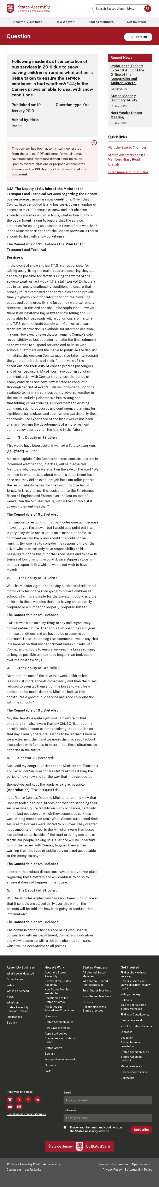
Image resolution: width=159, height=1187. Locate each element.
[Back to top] (152, 1180)
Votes (10, 985)
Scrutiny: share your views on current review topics (136, 984)
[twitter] (19, 1099)
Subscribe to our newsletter (131, 1044)
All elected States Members (94, 974)
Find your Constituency (135, 1014)
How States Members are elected (58, 991)
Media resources (131, 1066)
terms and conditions (104, 1127)
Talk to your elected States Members (133, 1006)
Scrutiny (12, 1022)
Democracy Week (132, 1020)
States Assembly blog (135, 1052)
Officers (88, 1002)
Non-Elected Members (97, 996)
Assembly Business (27, 22)
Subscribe (141, 1129)
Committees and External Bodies (60, 1040)
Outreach (126, 1031)
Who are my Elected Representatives (95, 982)
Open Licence (141, 1164)
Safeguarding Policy (138, 1169)
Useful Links (32, 1169)
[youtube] (10, 1106)
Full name (70, 1110)
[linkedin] (37, 1099)
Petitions (126, 1000)
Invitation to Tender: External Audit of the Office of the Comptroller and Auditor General (127, 74)
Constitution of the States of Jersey (56, 999)
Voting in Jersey (130, 994)
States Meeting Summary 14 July (124, 98)
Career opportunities (134, 1072)
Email (67, 1092)
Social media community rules (26, 1114)
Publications (14, 1016)
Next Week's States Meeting (126, 115)
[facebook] (28, 1099)
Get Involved (136, 22)
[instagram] (19, 1106)
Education (127, 1037)
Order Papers (15, 979)
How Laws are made (57, 1027)
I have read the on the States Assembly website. (96, 1129)
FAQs (48, 1071)
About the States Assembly (55, 974)
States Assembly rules (59, 1022)
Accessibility (51, 1164)
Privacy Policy (112, 1169)
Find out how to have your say (133, 974)
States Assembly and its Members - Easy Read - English (126, 159)
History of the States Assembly (58, 982)
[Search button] (147, 8)
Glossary (50, 1065)
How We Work (65, 22)
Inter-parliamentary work (60, 1059)
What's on (13, 1002)
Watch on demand (18, 991)
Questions (51, 1016)
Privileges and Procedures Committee (59, 1008)
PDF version (138, 36)
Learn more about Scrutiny (128, 172)
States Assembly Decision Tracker (17, 1009)
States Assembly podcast (131, 1058)
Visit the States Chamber (127, 147)
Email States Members (97, 990)
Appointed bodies (56, 1033)
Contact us (127, 1077)
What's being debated (20, 973)
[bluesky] (10, 1099)
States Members (101, 22)
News (10, 996)
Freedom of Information (113, 1164)
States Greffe (53, 1047)
